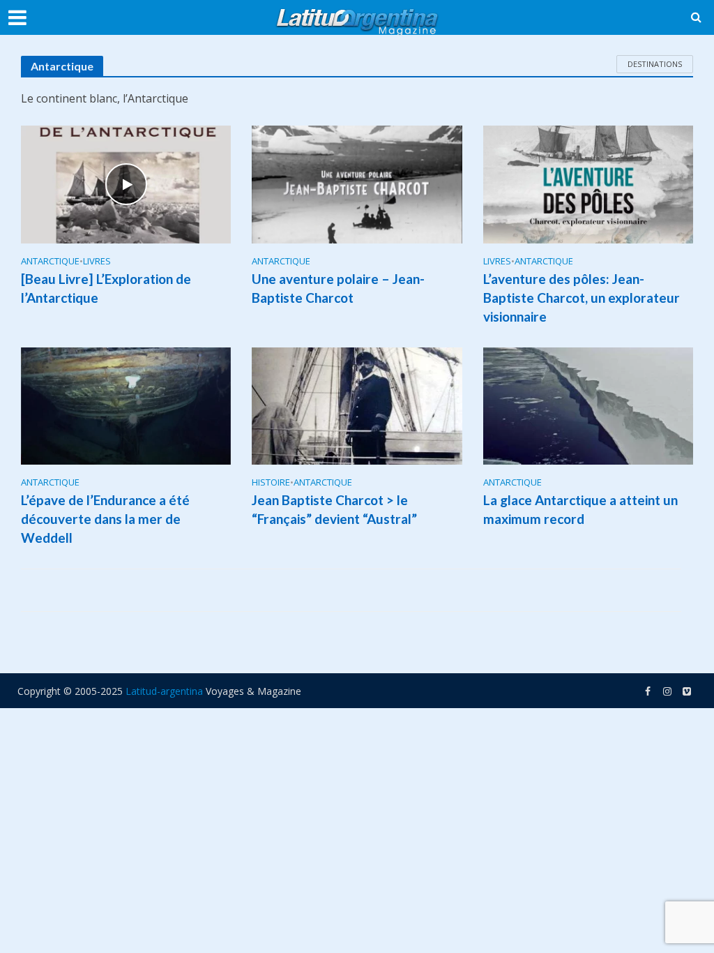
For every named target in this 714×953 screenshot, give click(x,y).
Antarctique (50, 261)
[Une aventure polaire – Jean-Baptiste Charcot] (357, 183)
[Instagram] (687, 691)
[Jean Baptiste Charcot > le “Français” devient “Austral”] (357, 404)
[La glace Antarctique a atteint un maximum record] (588, 404)
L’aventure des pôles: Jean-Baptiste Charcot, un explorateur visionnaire (581, 297)
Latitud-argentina (164, 691)
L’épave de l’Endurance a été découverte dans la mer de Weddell (105, 519)
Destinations (655, 64)
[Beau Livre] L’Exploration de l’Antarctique (106, 288)
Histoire (271, 482)
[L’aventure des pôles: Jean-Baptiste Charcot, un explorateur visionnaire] (588, 183)
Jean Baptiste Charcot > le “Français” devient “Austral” (334, 509)
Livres (97, 261)
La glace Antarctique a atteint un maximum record (580, 509)
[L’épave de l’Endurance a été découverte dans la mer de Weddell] (126, 404)
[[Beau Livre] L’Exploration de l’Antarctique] (126, 183)
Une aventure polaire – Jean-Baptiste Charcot (338, 288)
